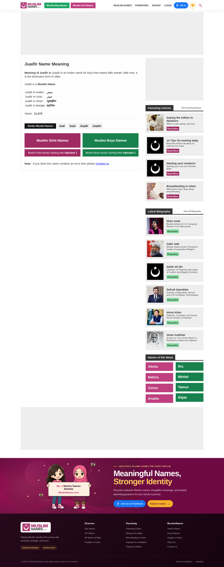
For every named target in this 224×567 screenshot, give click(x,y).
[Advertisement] (112, 33)
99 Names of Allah (93, 538)
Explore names (160, 503)
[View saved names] (193, 5)
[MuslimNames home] (36, 527)
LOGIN (167, 5)
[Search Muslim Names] (200, 5)
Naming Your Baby (134, 533)
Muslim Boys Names (110, 140)
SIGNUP (156, 5)
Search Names (173, 529)
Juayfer (96, 126)
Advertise (199, 562)
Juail (62, 126)
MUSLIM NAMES (123, 5)
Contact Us (172, 547)
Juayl (72, 126)
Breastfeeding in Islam (136, 538)
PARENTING (142, 5)
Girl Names (90, 533)
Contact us (102, 163)
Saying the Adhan (134, 547)
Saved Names (173, 533)
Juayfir (84, 126)
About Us (171, 542)
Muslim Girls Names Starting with (52, 152)
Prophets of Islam (92, 542)
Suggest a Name (174, 538)
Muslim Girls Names (52, 140)
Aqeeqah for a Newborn (136, 542)
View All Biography (192, 211)
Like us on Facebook (132, 503)
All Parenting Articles (191, 108)
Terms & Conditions (184, 562)
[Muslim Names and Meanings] (31, 5)
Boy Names (90, 529)
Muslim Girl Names (83, 5)
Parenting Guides (133, 529)
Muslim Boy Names (57, 5)
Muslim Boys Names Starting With (110, 152)
